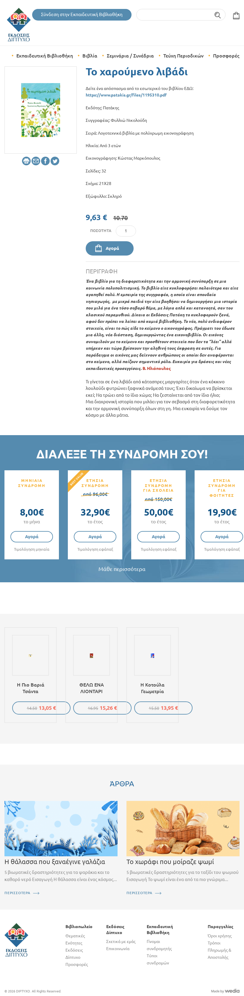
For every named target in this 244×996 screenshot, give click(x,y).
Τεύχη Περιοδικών (183, 55)
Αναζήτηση (218, 15)
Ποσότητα (100, 230)
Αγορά (112, 248)
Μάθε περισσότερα (122, 569)
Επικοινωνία (117, 948)
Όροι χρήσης (220, 935)
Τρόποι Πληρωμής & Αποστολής (219, 950)
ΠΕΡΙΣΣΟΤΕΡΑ (17, 893)
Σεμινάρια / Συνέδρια (130, 55)
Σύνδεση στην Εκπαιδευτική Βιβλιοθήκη (82, 14)
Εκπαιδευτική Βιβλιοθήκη (44, 55)
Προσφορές (226, 55)
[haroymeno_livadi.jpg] (40, 109)
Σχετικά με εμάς (120, 941)
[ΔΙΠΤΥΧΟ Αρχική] (16, 939)
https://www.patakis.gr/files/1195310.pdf (126, 95)
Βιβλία (89, 55)
